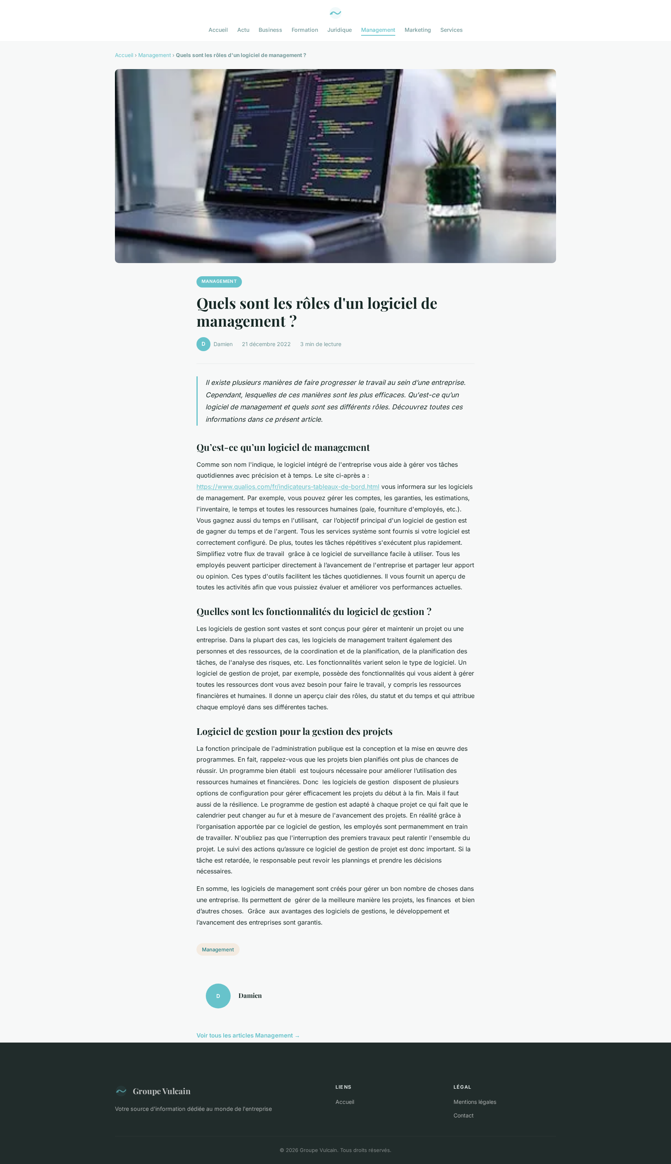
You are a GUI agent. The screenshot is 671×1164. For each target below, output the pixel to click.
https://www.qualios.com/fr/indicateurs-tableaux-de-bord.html (287, 486)
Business (270, 29)
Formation (305, 29)
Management (378, 29)
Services (451, 29)
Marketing (418, 29)
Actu (243, 29)
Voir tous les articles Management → (248, 1035)
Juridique (339, 29)
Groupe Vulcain (162, 1090)
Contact (464, 1115)
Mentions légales (475, 1101)
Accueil (218, 29)
